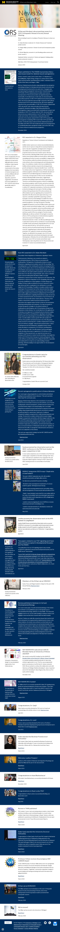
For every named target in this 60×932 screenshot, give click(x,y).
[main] (30, 16)
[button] (58, 2)
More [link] (52, 2)
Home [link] (47, 2)
